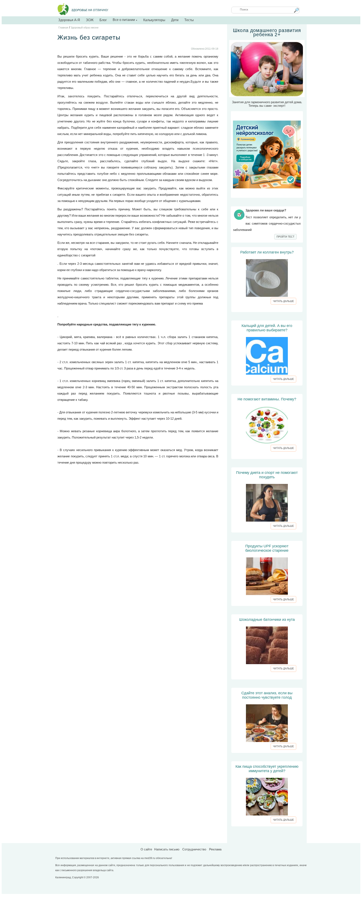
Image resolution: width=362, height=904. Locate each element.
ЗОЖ (90, 20)
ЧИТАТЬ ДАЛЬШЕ (283, 301)
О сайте (146, 849)
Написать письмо (166, 849)
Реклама (215, 849)
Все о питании (125, 20)
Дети (174, 20)
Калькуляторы (154, 20)
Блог (103, 20)
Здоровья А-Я (69, 20)
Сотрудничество (194, 849)
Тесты (189, 20)
